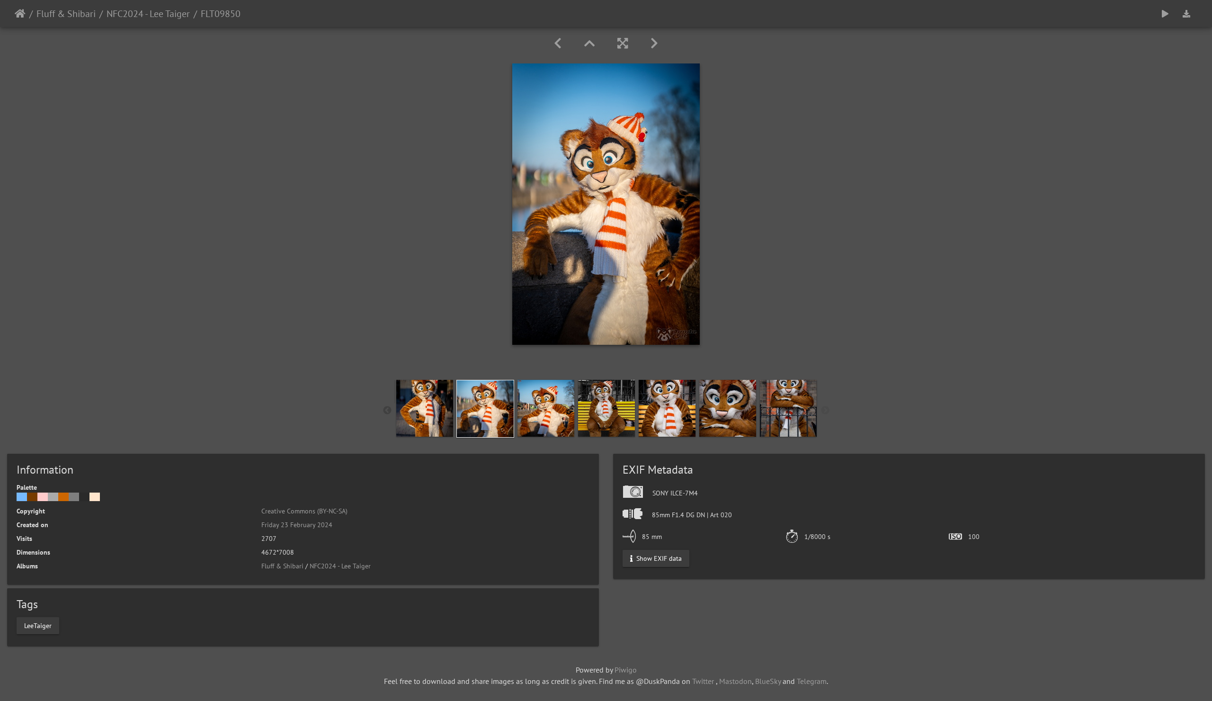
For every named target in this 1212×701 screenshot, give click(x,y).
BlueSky (768, 681)
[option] (424, 408)
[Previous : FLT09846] (558, 43)
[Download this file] (1186, 13)
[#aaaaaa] (53, 497)
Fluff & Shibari (66, 14)
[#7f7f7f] (74, 497)
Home (20, 14)
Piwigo (626, 669)
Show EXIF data (658, 558)
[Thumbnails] (589, 43)
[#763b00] (32, 497)
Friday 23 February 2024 (296, 525)
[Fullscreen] (622, 43)
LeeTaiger (38, 625)
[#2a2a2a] (84, 497)
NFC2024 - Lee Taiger (148, 14)
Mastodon (735, 681)
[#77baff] (22, 497)
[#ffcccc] (42, 497)
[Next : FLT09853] (654, 43)
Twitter (703, 681)
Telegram (812, 681)
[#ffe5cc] (94, 497)
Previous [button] (387, 410)
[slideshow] (1165, 13)
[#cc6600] (63, 497)
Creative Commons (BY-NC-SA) (304, 511)
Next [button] (825, 410)
